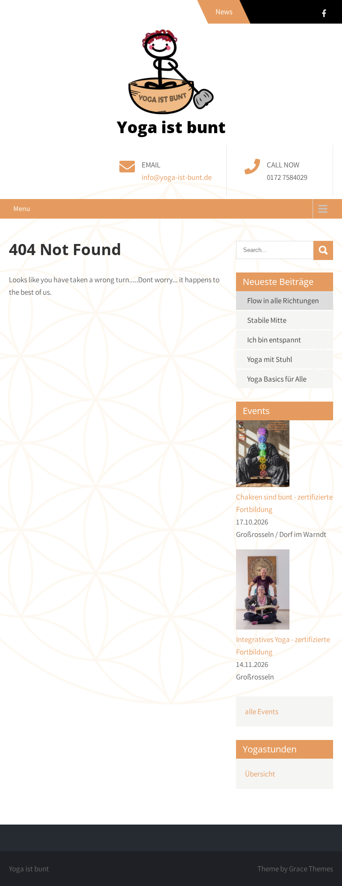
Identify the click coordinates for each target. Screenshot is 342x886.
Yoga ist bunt (171, 127)
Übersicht (260, 774)
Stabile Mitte (266, 320)
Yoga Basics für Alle (276, 379)
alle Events (261, 711)
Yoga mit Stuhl (269, 359)
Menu (21, 208)
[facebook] (324, 13)
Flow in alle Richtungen (283, 300)
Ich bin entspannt (274, 340)
